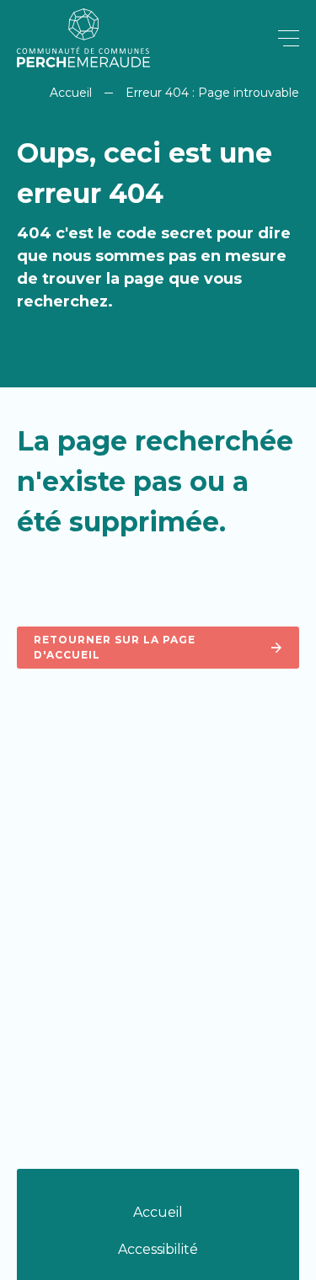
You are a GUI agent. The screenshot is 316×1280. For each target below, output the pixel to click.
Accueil (71, 92)
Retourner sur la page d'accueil (114, 647)
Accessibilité (158, 1249)
